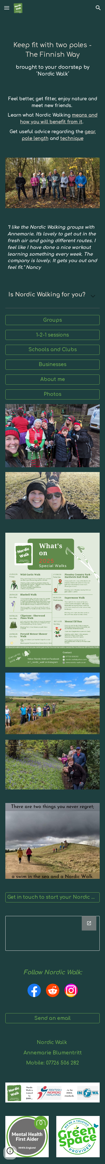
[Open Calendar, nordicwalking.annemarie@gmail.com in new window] (89, 923)
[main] (52, 59)
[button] (6, 7)
